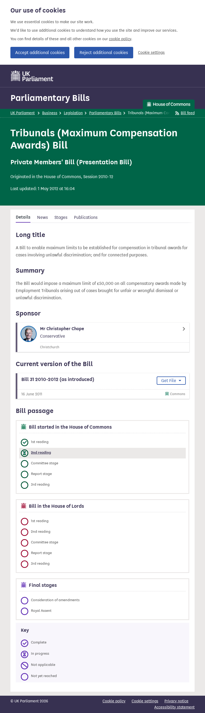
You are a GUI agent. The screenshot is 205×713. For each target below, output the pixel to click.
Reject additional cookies (104, 52)
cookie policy (120, 39)
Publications (85, 217)
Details (23, 217)
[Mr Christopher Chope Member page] (102, 337)
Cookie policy (113, 701)
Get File (169, 380)
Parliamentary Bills (50, 97)
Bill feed (188, 113)
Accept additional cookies (40, 52)
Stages (60, 217)
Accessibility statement (174, 707)
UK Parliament (22, 113)
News (42, 217)
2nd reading (41, 452)
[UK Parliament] (32, 76)
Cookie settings (151, 52)
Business (49, 113)
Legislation (73, 113)
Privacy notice (176, 701)
